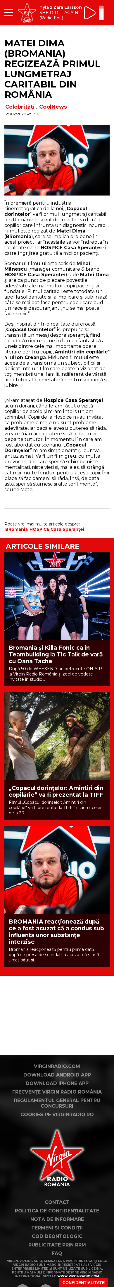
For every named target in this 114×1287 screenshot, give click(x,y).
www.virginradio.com (78, 1276)
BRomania (16, 529)
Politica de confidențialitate (57, 1211)
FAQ (57, 1253)
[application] (95, 12)
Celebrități (20, 107)
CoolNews (53, 107)
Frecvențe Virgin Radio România (57, 1092)
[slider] (101, 13)
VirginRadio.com (57, 1066)
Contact (57, 1202)
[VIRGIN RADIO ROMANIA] (27, 12)
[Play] (90, 12)
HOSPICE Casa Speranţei (57, 529)
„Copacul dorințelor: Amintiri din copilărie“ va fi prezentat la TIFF (56, 791)
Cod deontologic (57, 1236)
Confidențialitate (84, 1282)
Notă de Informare (57, 1219)
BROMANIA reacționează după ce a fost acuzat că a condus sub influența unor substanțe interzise (56, 931)
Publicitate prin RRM (57, 1245)
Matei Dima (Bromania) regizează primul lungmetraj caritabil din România (52, 69)
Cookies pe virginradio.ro (57, 1114)
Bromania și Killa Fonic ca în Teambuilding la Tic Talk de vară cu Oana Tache (56, 654)
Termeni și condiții (57, 1228)
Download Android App (57, 1075)
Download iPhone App (57, 1083)
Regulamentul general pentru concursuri (57, 1103)
